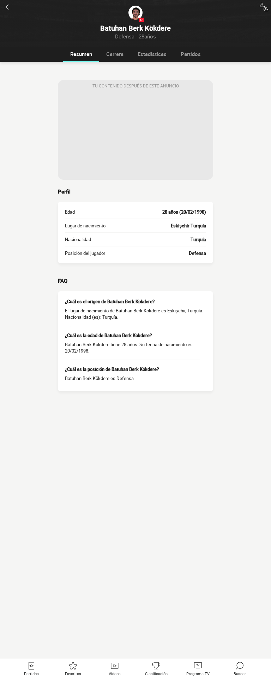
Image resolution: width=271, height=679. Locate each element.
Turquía (198, 239)
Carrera (115, 53)
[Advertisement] (135, 136)
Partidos (191, 53)
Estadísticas (152, 53)
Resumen (81, 53)
